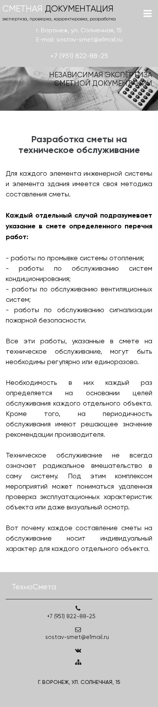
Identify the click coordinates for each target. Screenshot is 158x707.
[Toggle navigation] (147, 13)
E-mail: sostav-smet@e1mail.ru (79, 39)
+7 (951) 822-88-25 (79, 56)
